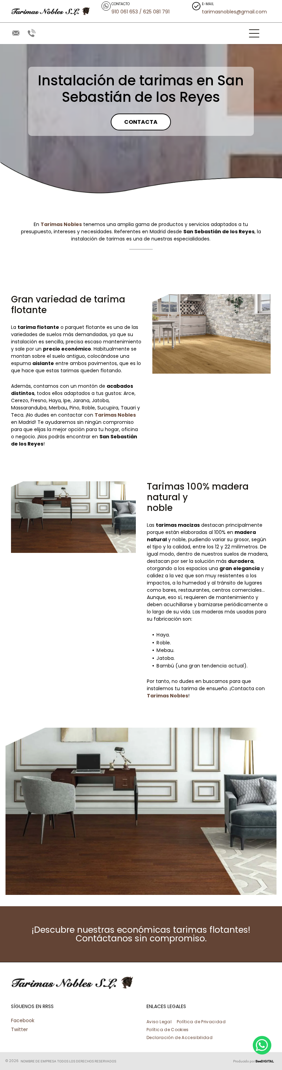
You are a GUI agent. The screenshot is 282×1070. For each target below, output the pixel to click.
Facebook (22, 1020)
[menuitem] (162, 1021)
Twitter (19, 1029)
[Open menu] (254, 33)
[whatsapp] (262, 1046)
